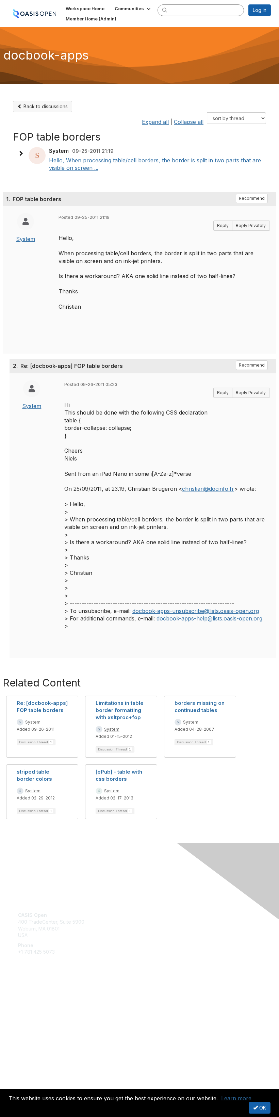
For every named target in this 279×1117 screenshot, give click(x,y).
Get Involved (32, 997)
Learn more (236, 1098)
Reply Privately (251, 225)
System (25, 239)
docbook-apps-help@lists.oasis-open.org (209, 618)
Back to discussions (45, 106)
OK (262, 1108)
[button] (133, 8)
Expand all (155, 121)
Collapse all (188, 121)
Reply (223, 225)
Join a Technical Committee (49, 1017)
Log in (259, 10)
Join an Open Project (42, 1007)
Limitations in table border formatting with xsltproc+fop (120, 710)
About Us (28, 1078)
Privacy (26, 1085)
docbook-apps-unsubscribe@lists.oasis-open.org (195, 611)
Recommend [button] (252, 198)
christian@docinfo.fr (208, 488)
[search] (165, 9)
